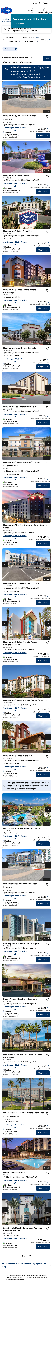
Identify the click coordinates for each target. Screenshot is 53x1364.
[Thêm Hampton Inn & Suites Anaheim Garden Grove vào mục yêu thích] (48, 701)
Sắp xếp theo (10, 37)
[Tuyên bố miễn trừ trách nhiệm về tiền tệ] (37, 37)
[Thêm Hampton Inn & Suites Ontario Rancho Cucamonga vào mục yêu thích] (48, 290)
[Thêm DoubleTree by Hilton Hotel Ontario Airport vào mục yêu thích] (48, 829)
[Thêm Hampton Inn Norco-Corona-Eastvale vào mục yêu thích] (48, 349)
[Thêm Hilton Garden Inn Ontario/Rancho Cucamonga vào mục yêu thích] (48, 1113)
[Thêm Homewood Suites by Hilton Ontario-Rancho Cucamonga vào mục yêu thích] (48, 1055)
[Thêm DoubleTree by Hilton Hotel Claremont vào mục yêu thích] (48, 1000)
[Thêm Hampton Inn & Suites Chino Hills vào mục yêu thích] (48, 232)
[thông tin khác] (48, 129)
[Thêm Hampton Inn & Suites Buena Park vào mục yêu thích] (48, 756)
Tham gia (40, 12)
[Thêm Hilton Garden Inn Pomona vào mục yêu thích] (48, 1173)
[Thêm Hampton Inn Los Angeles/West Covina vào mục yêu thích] (48, 407)
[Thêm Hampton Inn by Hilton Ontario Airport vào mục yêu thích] (48, 116)
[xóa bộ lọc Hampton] (16, 48)
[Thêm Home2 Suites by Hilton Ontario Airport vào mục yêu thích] (48, 884)
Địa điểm (5, 19)
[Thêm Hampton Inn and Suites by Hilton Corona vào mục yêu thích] (48, 584)
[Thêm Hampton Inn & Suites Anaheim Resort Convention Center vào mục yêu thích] (48, 643)
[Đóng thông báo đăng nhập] (50, 16)
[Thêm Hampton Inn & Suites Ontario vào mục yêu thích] (48, 176)
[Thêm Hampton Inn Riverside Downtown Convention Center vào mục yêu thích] (48, 526)
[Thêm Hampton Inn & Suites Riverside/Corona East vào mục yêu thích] (48, 463)
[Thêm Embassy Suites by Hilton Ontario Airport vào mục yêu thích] (48, 944)
